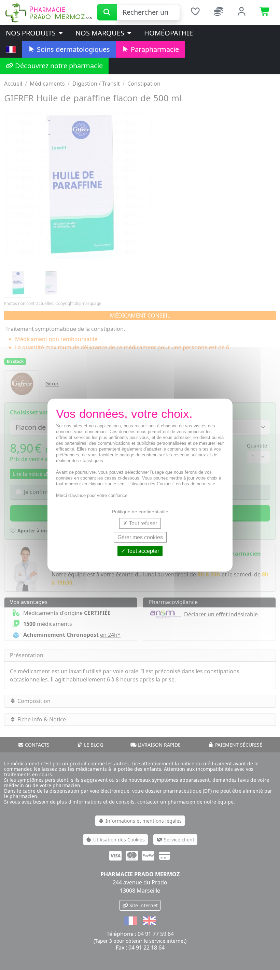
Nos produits (31, 33)
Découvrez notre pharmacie (58, 65)
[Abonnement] (218, 12)
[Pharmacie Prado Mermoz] (48, 12)
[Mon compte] (242, 12)
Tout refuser (142, 523)
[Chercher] (107, 12)
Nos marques (100, 33)
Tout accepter (142, 551)
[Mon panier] (265, 12)
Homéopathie (168, 33)
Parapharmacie (154, 49)
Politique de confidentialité (140, 511)
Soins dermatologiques (72, 49)
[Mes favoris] (195, 12)
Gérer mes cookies (140, 537)
